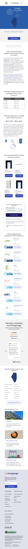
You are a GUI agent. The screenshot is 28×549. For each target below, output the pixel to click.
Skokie (5, 398)
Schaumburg (17, 396)
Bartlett (16, 384)
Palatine (6, 396)
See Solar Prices (14, 215)
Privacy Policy (15, 544)
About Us (7, 496)
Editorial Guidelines (7, 499)
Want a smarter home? (11, 440)
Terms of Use (7, 544)
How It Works (8, 494)
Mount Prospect (18, 390)
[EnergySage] (11, 474)
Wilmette (16, 398)
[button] (6, 351)
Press (6, 502)
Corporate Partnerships (8, 516)
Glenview (6, 390)
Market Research (9, 523)
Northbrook (7, 392)
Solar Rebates (17, 502)
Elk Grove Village (8, 388)
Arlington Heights (8, 384)
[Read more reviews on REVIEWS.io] (17, 362)
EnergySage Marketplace (11, 77)
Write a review (17, 244)
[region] (14, 351)
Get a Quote (17, 247)
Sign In (21, 3)
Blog (15, 500)
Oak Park (6, 394)
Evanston (16, 388)
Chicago (6, 386)
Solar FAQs (9, 421)
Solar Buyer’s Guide (11, 460)
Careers (7, 504)
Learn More (9, 175)
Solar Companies (9, 514)
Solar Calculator (18, 494)
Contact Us (8, 506)
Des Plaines (16, 386)
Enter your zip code (10, 207)
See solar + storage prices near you (14, 31)
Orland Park (16, 394)
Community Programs (8, 520)
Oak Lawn (16, 392)
